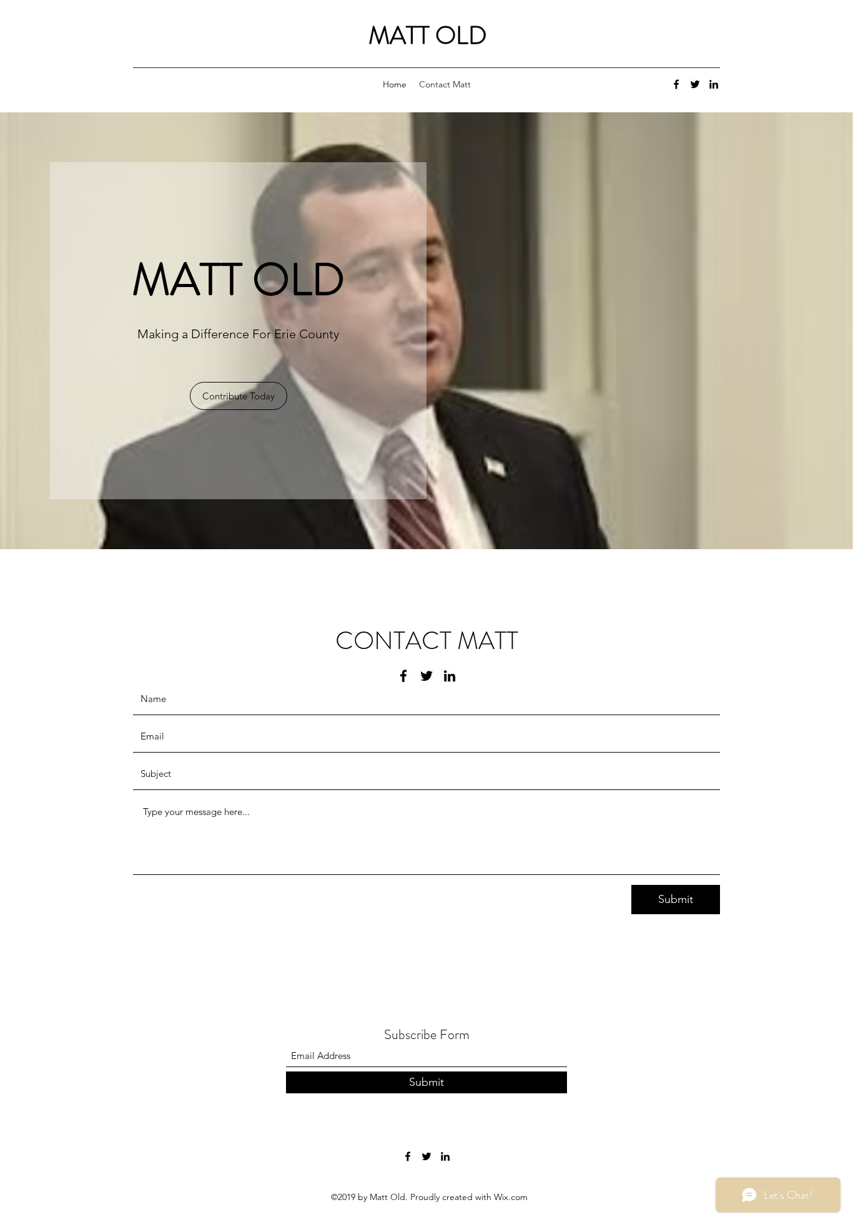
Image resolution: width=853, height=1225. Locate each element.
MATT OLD (427, 35)
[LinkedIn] (714, 84)
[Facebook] (676, 84)
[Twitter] (695, 84)
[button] (238, 396)
